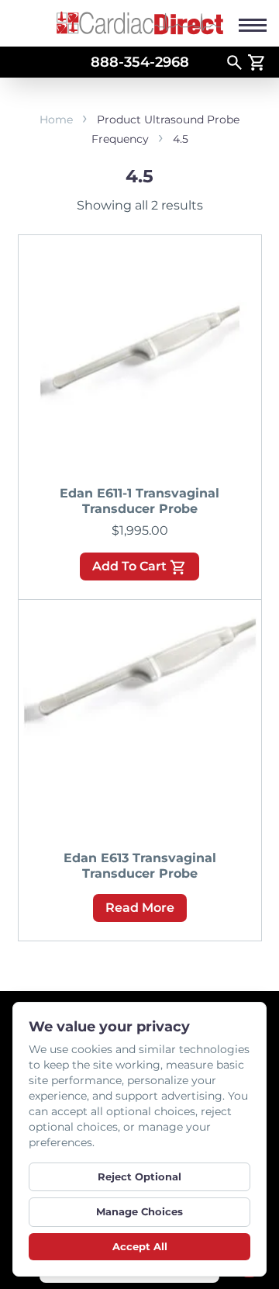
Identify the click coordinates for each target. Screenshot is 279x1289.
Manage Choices (139, 1211)
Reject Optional (139, 1176)
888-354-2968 (140, 62)
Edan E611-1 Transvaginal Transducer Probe (139, 501)
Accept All (139, 1246)
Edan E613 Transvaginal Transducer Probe (140, 866)
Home (56, 119)
